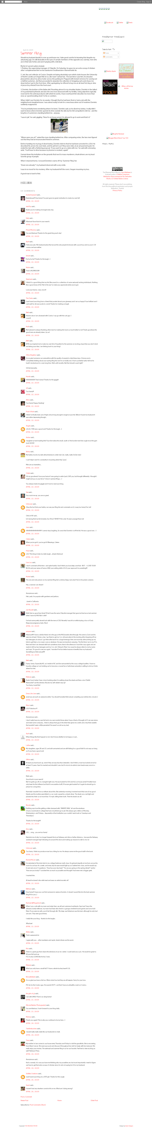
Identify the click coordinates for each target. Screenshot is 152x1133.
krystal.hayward (31, 195)
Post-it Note (30, 412)
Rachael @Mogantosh (33, 903)
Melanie (28, 965)
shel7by (28, 206)
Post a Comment (26, 1097)
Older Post (94, 1100)
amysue (28, 631)
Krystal (28, 577)
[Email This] (22, 183)
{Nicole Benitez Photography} (36, 1005)
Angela (28, 426)
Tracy (28, 1040)
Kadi (27, 327)
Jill (27, 388)
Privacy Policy (117, 190)
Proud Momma (31, 230)
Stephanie (29, 279)
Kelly (27, 218)
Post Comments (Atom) (38, 1105)
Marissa (28, 1017)
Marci (28, 705)
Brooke (28, 805)
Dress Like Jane (31, 694)
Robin (28, 267)
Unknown (29, 504)
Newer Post (24, 1100)
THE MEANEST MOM (31, 1126)
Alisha (28, 932)
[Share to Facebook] (28, 183)
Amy (27, 829)
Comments (108, 57)
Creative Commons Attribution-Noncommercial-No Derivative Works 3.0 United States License (117, 176)
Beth (27, 312)
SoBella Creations (32, 1074)
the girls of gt (30, 994)
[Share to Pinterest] (31, 183)
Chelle (28, 473)
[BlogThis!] (24, 183)
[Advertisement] (120, 114)
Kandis (28, 377)
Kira (27, 949)
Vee (27, 492)
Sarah (28, 1085)
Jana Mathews (126, 172)
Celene (28, 539)
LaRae (28, 745)
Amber (28, 437)
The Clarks (29, 298)
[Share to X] (26, 183)
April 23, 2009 (32, 927)
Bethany (28, 889)
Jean (27, 527)
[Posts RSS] (129, 23)
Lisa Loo (29, 562)
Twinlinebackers (31, 1029)
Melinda (28, 677)
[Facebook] (108, 23)
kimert (28, 256)
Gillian (28, 760)
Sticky (28, 452)
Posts (107, 53)
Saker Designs (129, 1126)
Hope (28, 551)
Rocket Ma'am (31, 860)
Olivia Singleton (31, 355)
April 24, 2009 (32, 1023)
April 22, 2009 (32, 201)
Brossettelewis (30, 977)
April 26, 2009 (32, 1080)
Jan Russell (29, 610)
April (27, 242)
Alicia (28, 400)
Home (59, 1100)
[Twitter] (120, 23)
